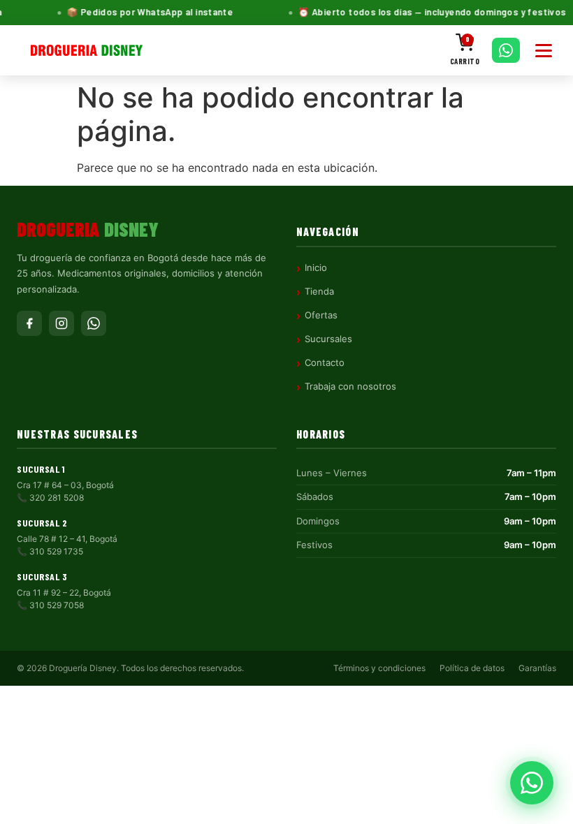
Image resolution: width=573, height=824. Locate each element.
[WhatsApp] (93, 323)
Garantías (537, 668)
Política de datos (472, 668)
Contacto (324, 362)
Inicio (316, 267)
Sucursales (328, 338)
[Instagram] (61, 323)
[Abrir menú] (543, 50)
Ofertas (321, 315)
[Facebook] (29, 323)
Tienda (319, 291)
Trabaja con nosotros (350, 386)
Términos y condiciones (379, 668)
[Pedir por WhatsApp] (506, 50)
